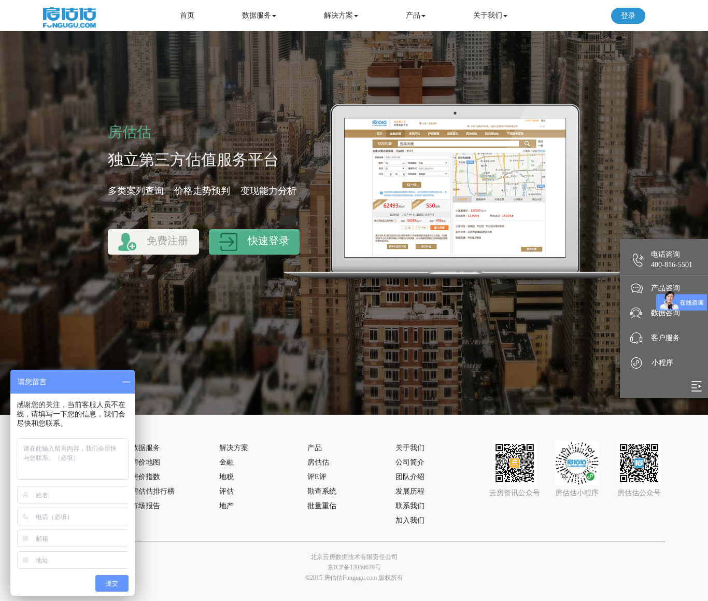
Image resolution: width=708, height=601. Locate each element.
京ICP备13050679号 (354, 567)
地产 (226, 506)
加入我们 (409, 520)
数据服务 (256, 15)
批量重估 (321, 506)
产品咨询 (665, 288)
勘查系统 (321, 491)
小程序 (662, 363)
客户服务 (665, 338)
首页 (187, 15)
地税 (226, 477)
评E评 (317, 477)
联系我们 (409, 506)
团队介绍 (409, 477)
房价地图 (145, 462)
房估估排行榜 (153, 491)
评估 (226, 491)
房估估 (318, 462)
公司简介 (409, 462)
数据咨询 (665, 313)
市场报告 (145, 506)
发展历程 (409, 491)
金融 (226, 462)
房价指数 (145, 477)
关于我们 (487, 15)
